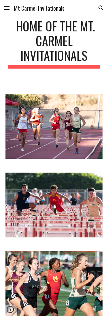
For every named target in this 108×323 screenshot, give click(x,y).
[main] (54, 43)
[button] (7, 8)
